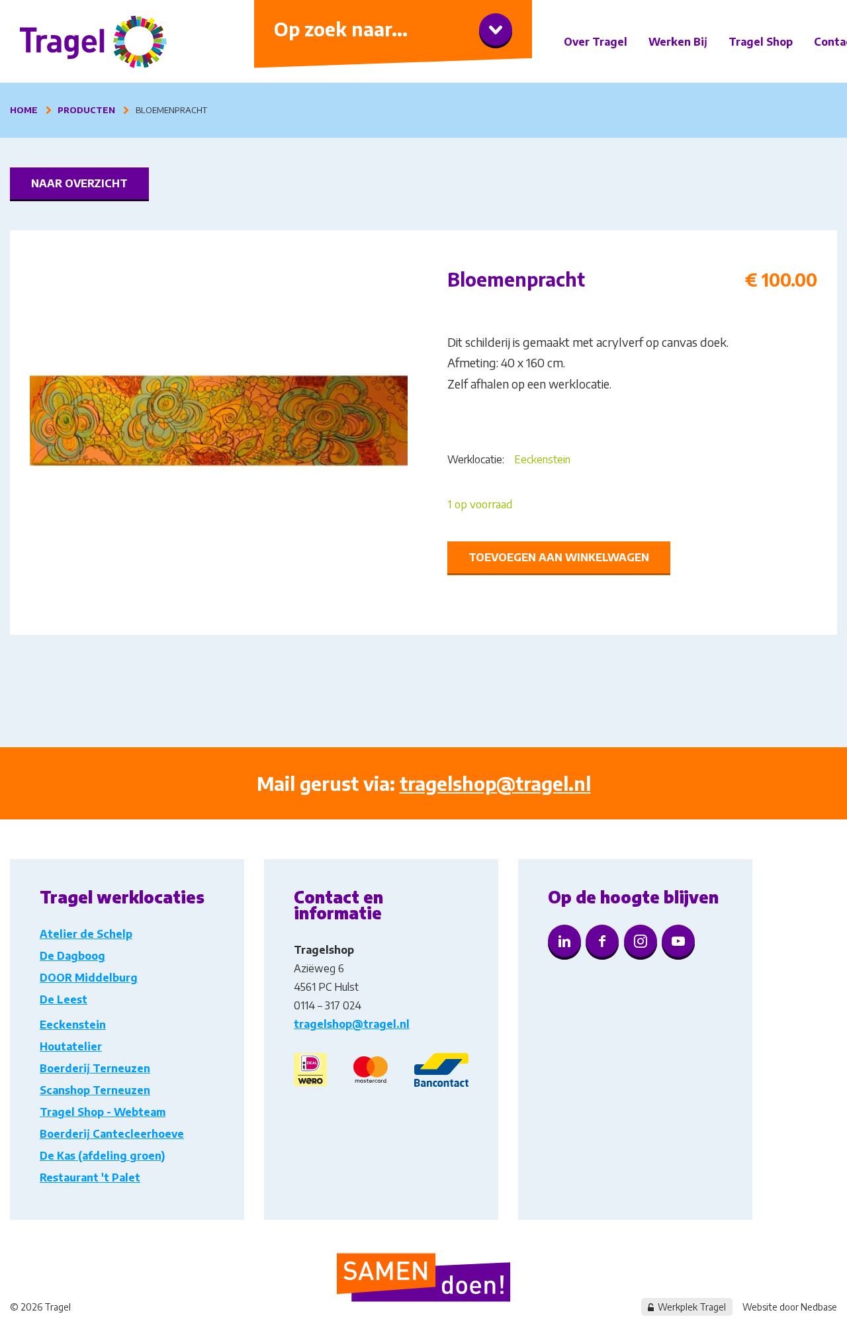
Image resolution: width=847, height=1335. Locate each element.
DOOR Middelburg (89, 977)
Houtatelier (71, 1046)
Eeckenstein (542, 459)
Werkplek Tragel (692, 1306)
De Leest (63, 999)
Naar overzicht (79, 183)
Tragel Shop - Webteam (102, 1112)
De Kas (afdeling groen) (102, 1155)
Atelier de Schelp (86, 934)
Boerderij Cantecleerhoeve (112, 1133)
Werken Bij (677, 41)
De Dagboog (72, 955)
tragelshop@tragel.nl (495, 783)
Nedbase (819, 1306)
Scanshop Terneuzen (95, 1090)
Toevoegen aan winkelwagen (558, 557)
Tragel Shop (761, 41)
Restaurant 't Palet (90, 1177)
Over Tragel (595, 41)
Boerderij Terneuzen (95, 1068)
